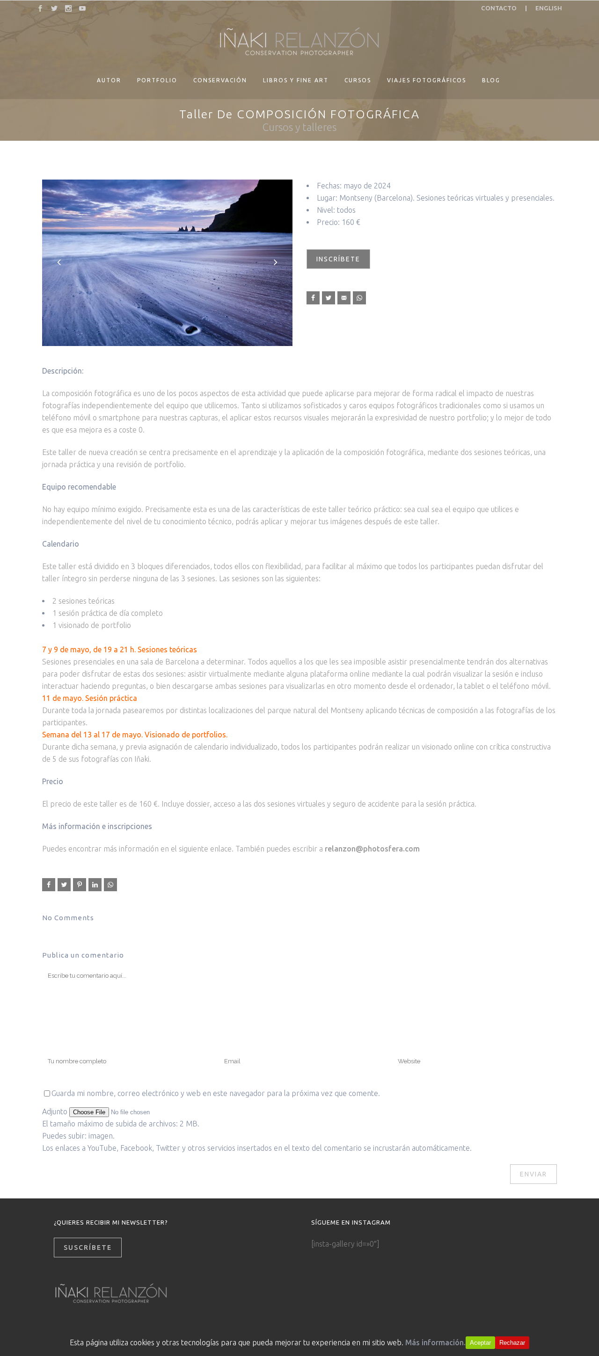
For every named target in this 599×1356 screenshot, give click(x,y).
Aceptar (480, 1342)
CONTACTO (499, 8)
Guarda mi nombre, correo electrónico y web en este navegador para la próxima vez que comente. (215, 1093)
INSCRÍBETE (338, 259)
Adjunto (55, 1111)
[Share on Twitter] (328, 297)
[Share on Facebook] (313, 297)
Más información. (435, 1342)
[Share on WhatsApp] (359, 297)
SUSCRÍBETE (88, 1247)
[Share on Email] (344, 297)
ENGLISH (548, 8)
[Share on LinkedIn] (95, 884)
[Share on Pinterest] (79, 884)
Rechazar (512, 1342)
